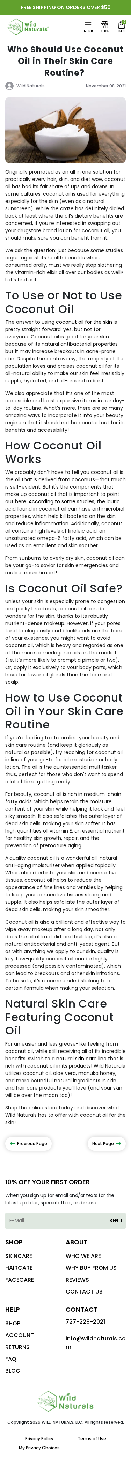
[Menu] (88, 25)
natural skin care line (81, 1058)
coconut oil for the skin (84, 321)
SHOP (12, 1323)
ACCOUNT (19, 1335)
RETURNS (17, 1347)
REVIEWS (77, 1280)
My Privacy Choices (39, 1448)
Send (115, 1220)
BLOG (12, 1371)
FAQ (10, 1359)
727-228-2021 (85, 1322)
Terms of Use (92, 1439)
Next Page (103, 1144)
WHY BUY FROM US (91, 1268)
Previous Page (32, 1144)
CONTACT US (84, 1292)
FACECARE (19, 1280)
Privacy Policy (39, 1439)
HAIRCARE (18, 1268)
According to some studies (61, 501)
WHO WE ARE (83, 1256)
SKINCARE (18, 1256)
